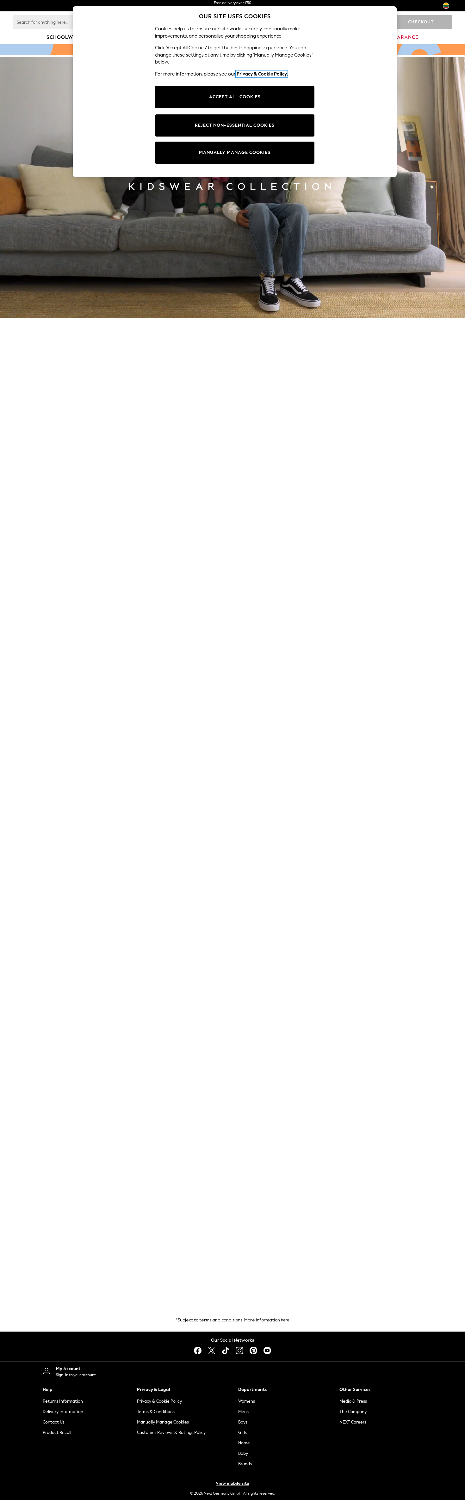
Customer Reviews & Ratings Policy (171, 1432)
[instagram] (239, 1350)
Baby (243, 1453)
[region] (235, 91)
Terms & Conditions (156, 1411)
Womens (246, 1401)
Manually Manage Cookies (163, 1422)
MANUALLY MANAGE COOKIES (234, 152)
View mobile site (232, 1483)
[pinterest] (253, 1350)
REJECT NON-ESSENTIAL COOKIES (235, 125)
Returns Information (63, 1401)
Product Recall (57, 1432)
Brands (245, 1463)
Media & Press (353, 1401)
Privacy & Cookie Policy (159, 1401)
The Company (353, 1411)
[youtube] (267, 1350)
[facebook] (198, 1350)
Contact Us (54, 1422)
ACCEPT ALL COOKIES (235, 97)
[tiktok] (225, 1350)
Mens (243, 1411)
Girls (242, 1432)
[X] (212, 1350)
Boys (242, 1422)
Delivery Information (63, 1411)
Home (244, 1443)
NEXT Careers (352, 1422)
